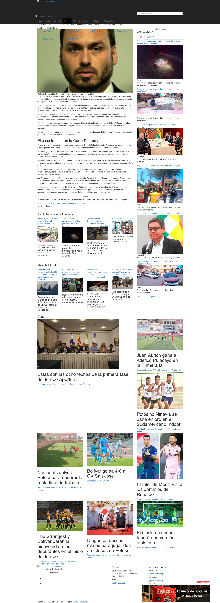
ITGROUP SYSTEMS (79, 601)
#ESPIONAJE (67, 203)
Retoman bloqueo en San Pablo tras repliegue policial (158, 213)
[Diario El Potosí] (85, 1)
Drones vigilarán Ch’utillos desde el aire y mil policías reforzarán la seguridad (47, 222)
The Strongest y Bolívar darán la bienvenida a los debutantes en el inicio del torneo (57, 562)
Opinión (97, 21)
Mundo (67, 21)
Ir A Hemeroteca (159, 29)
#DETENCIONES (80, 203)
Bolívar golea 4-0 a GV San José (100, 480)
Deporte (87, 21)
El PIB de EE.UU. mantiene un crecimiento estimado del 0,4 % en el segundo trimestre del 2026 (97, 274)
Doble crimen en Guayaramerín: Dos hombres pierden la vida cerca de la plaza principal (97, 222)
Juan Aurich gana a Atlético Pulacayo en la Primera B (158, 370)
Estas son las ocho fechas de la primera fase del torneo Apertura (63, 384)
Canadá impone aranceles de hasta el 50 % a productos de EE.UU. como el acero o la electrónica (47, 274)
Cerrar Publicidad (203, 582)
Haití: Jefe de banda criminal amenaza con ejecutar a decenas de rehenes (71, 273)
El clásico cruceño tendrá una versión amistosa (156, 547)
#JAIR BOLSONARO (53, 203)
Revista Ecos (109, 21)
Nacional (57, 21)
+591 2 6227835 (118, 583)
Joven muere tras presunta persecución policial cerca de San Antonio (71, 222)
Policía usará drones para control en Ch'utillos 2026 (122, 219)
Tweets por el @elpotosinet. (148, 296)
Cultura (77, 21)
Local (47, 21)
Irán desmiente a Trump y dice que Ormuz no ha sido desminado (122, 272)
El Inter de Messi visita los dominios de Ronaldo (156, 499)
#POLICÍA (41, 203)
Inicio (39, 21)
